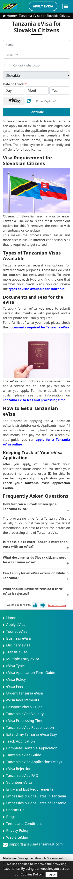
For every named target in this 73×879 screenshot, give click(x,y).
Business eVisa (18, 638)
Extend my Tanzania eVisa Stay (31, 734)
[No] (43, 605)
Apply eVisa (15, 624)
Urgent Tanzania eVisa (24, 693)
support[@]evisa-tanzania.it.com (36, 844)
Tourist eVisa (16, 631)
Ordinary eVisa (18, 645)
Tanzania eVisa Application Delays (34, 761)
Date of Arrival (15, 84)
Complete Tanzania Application (31, 748)
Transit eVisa (16, 652)
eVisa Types (16, 665)
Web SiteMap (17, 837)
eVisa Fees (14, 686)
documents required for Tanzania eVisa (39, 327)
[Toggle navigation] (66, 6)
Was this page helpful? (19, 604)
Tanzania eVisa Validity (25, 713)
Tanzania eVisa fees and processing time (34, 400)
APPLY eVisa (43, 6)
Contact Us (15, 809)
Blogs (11, 816)
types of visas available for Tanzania (37, 289)
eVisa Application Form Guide (30, 672)
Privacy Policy (17, 830)
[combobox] (7, 65)
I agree (51, 874)
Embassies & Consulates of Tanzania (36, 803)
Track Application (20, 741)
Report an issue (57, 605)
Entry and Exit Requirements (29, 789)
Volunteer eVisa (19, 782)
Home (11, 16)
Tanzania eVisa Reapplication (30, 727)
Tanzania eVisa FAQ (22, 775)
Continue (36, 112)
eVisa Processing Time (24, 720)
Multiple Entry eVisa (22, 658)
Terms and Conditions (24, 823)
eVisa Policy (16, 679)
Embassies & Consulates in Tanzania (36, 796)
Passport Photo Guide (24, 706)
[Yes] (35, 605)
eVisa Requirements (22, 700)
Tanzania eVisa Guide (23, 755)
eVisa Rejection (18, 768)
